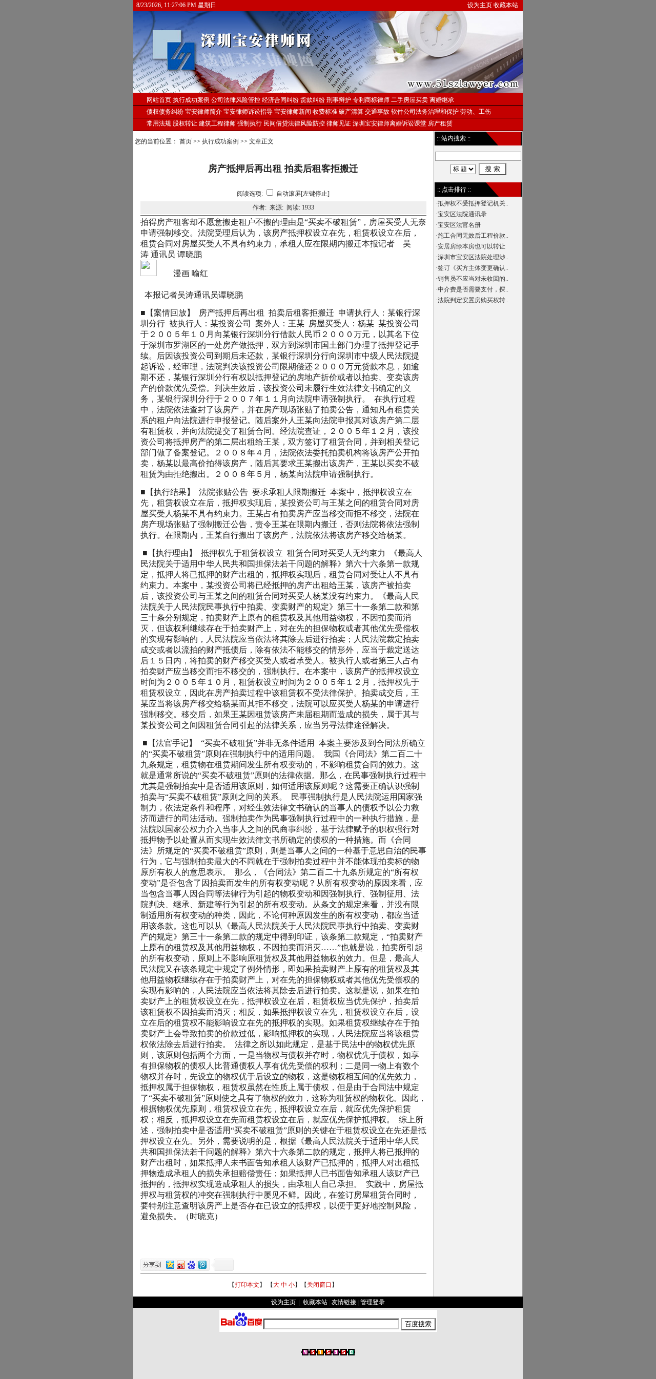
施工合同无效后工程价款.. (473, 235)
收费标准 (325, 111)
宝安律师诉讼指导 (248, 111)
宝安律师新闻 (292, 111)
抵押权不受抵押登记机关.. (473, 203)
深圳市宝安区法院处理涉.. (473, 257)
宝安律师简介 (203, 111)
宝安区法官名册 (459, 224)
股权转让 (185, 123)
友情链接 (344, 1302)
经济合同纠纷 (280, 99)
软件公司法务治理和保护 (425, 111)
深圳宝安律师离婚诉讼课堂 (389, 123)
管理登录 (372, 1302)
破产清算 (351, 111)
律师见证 (338, 123)
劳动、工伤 (475, 111)
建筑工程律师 (217, 123)
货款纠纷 (312, 99)
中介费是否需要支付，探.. (473, 289)
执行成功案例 (220, 141)
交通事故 (377, 111)
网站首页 (159, 99)
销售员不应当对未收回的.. (473, 278)
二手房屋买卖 (409, 99)
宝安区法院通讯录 (462, 214)
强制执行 (249, 123)
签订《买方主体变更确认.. (473, 267)
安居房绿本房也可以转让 (471, 246)
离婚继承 (441, 99)
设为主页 (479, 5)
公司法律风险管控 (235, 99)
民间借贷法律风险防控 (294, 123)
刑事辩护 (338, 99)
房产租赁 (440, 123)
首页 (185, 141)
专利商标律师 (371, 99)
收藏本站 (506, 5)
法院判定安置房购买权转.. (473, 300)
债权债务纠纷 (165, 111)
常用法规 (159, 123)
